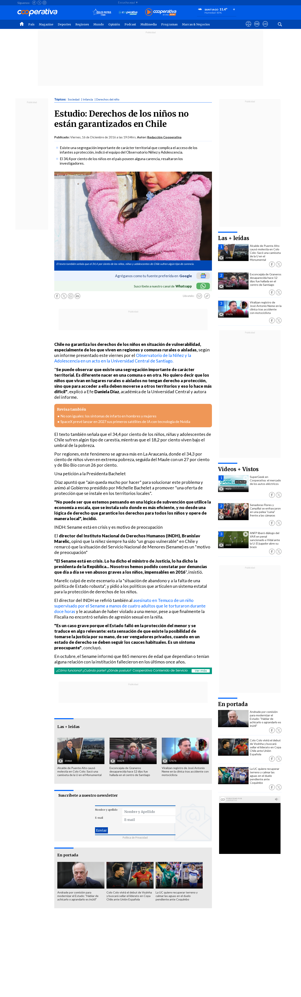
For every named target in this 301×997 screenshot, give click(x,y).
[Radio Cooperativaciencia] (128, 12)
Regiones (82, 24)
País (31, 24)
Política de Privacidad (135, 837)
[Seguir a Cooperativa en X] (39, 2)
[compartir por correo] (199, 296)
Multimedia (148, 24)
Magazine (46, 24)
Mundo (98, 24)
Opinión (114, 24)
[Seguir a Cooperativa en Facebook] (34, 2)
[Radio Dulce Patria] (102, 12)
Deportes (64, 24)
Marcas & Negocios (196, 24)
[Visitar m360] (257, 28)
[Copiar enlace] (207, 296)
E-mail (99, 817)
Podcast (130, 24)
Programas (169, 24)
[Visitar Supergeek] (265, 28)
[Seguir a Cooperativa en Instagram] (44, 2)
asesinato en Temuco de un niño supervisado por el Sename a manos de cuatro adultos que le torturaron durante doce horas (130, 606)
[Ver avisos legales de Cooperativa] (248, 28)
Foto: (60, 175)
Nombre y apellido (106, 809)
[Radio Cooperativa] (160, 12)
